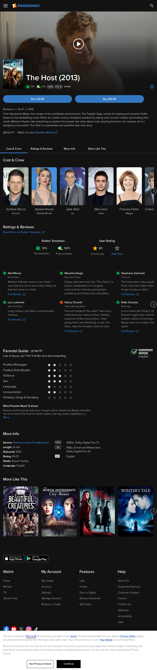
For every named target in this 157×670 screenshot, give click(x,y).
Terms (73, 636)
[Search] (151, 6)
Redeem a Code (51, 604)
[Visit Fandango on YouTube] (14, 629)
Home (6, 580)
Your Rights (106, 639)
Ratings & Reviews (42, 148)
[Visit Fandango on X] (21, 629)
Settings (46, 592)
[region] (78, 650)
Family (83, 586)
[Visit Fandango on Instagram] (28, 629)
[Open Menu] (5, 6)
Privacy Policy (128, 636)
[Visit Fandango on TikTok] (36, 629)
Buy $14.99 (109, 99)
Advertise (123, 610)
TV (5, 592)
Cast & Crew (13, 148)
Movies (7, 586)
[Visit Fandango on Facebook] (6, 629)
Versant (31, 636)
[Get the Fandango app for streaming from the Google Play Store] (36, 558)
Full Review (14, 294)
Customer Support (128, 592)
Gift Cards (85, 604)
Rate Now (117, 253)
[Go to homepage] (26, 6)
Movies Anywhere (90, 598)
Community (97, 253)
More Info (69, 148)
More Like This (97, 148)
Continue (69, 663)
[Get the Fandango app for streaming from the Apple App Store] (13, 558)
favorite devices (44, 132)
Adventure (43, 442)
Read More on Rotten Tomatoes (22, 232)
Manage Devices (51, 598)
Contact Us (124, 604)
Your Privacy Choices (40, 663)
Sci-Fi (31, 442)
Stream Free (10, 598)
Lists (82, 580)
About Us (123, 580)
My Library (47, 580)
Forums (122, 598)
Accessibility (125, 616)
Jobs (120, 622)
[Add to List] (152, 87)
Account (46, 586)
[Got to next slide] (153, 191)
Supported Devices (129, 586)
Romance (19, 442)
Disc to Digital (88, 592)
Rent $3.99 (37, 99)
